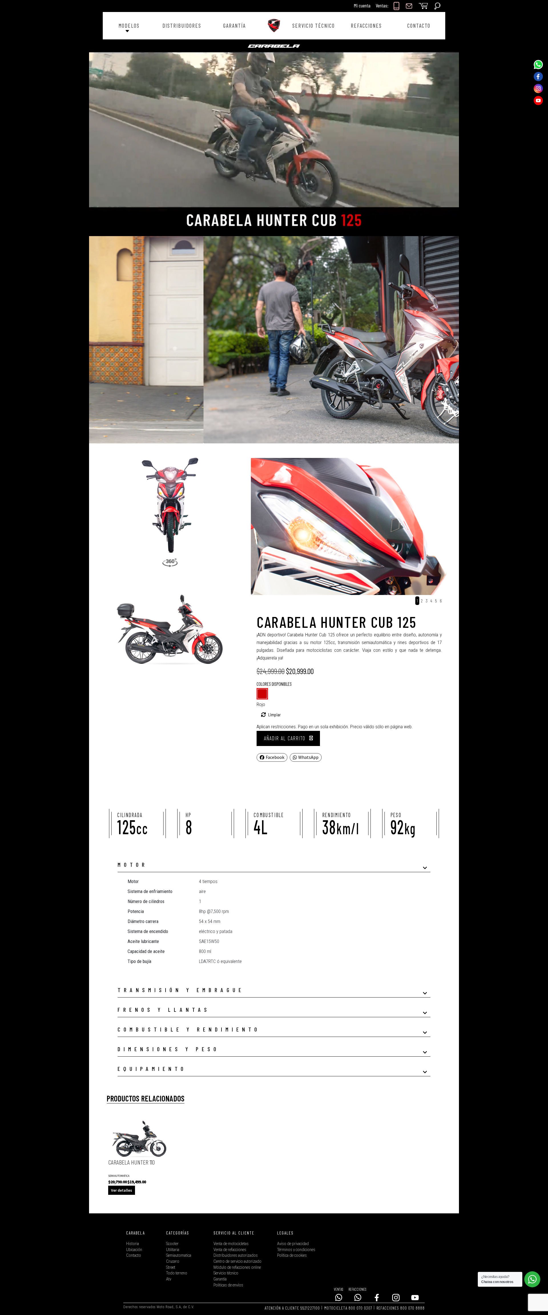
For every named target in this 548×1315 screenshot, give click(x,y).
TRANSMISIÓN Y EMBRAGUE (181, 989)
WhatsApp (308, 757)
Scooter (172, 1244)
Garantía (220, 1279)
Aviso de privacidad (293, 1244)
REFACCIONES (366, 25)
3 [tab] (427, 600)
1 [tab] (417, 600)
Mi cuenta (362, 5)
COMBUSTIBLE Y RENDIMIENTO (189, 1029)
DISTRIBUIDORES (181, 25)
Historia (132, 1244)
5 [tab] (436, 600)
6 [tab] (441, 600)
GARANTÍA (234, 25)
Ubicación (134, 1250)
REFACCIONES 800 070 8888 (400, 1307)
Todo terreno (176, 1273)
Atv (168, 1279)
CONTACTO (418, 25)
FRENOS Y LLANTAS (164, 1009)
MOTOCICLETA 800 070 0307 (348, 1307)
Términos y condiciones (296, 1250)
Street (170, 1267)
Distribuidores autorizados (235, 1255)
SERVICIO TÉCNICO (313, 25)
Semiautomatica (178, 1255)
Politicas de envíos (228, 1285)
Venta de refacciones (229, 1250)
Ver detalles (121, 1190)
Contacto (133, 1255)
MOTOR (133, 864)
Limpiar (274, 714)
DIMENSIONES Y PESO (168, 1048)
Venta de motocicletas (231, 1244)
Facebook (275, 757)
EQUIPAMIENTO (152, 1068)
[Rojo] (262, 693)
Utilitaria (172, 1250)
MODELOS (129, 25)
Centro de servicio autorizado (237, 1261)
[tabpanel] (355, 526)
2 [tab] (422, 600)
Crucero (172, 1261)
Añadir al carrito (284, 738)
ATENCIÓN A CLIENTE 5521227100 (292, 1307)
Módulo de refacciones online (237, 1267)
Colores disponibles (274, 684)
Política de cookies (292, 1255)
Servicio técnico (225, 1273)
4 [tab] (431, 600)
